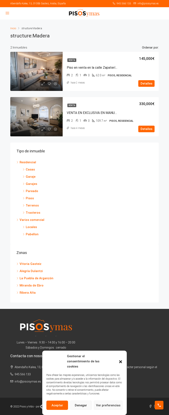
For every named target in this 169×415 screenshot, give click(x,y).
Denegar (81, 405)
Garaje (30, 177)
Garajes (31, 184)
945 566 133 (23, 374)
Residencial (28, 162)
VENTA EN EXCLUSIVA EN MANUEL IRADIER (99, 113)
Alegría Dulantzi (31, 271)
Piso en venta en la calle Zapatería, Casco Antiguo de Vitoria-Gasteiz (116, 68)
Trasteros (33, 212)
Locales (31, 227)
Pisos (30, 198)
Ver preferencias (108, 405)
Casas (30, 169)
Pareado (32, 191)
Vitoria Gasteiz (30, 264)
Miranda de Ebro (31, 285)
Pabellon (32, 234)
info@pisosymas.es (28, 381)
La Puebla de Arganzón (36, 278)
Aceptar (57, 405)
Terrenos (32, 205)
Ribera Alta (28, 292)
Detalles (146, 83)
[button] (121, 361)
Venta (71, 60)
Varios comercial (32, 220)
